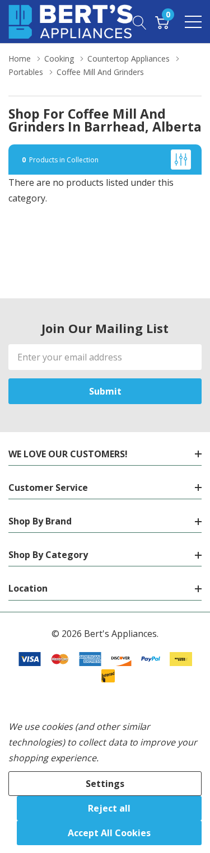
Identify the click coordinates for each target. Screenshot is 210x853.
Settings (105, 783)
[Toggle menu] (193, 21)
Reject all (109, 808)
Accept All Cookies (109, 833)
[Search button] (140, 21)
